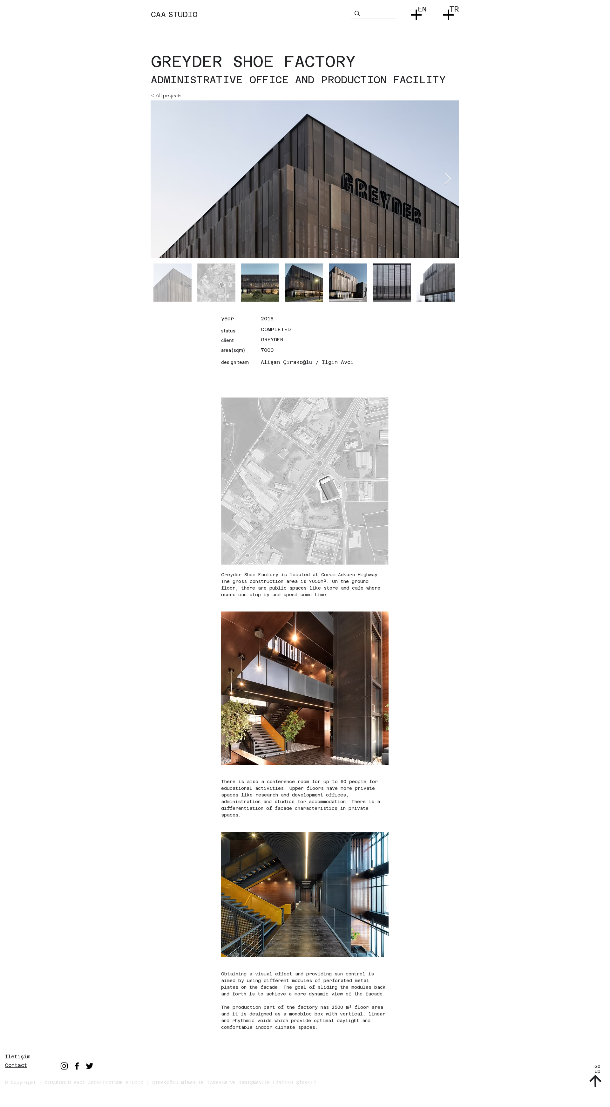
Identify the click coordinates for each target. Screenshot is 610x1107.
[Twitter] (89, 1066)
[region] (250, 20)
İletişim (17, 1057)
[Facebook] (77, 1066)
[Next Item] (448, 179)
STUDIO (183, 14)
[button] (418, 13)
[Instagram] (64, 1066)
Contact (16, 1065)
